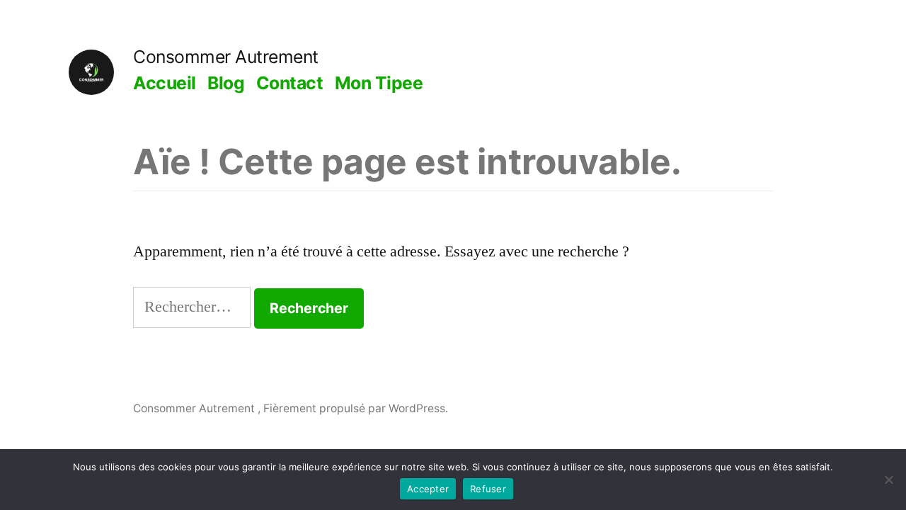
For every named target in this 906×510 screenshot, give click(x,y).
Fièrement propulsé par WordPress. (355, 408)
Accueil (164, 83)
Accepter (428, 488)
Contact (289, 83)
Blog (225, 83)
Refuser (488, 488)
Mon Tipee (379, 83)
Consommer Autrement (226, 56)
